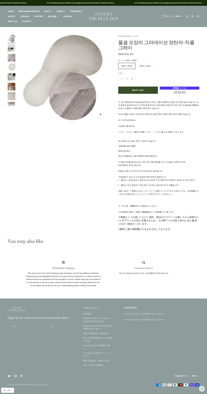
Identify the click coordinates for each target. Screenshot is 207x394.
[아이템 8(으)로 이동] (11, 106)
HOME (10, 11)
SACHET (11, 16)
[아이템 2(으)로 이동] (11, 48)
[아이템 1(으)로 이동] (11, 39)
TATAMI (60, 11)
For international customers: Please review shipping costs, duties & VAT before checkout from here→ (77, 3)
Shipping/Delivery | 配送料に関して (97, 347)
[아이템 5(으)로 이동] (11, 77)
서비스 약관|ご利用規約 (93, 365)
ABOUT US (12, 21)
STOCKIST (26, 21)
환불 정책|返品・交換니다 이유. (96, 361)
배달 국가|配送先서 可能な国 (95, 333)
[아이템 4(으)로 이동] (11, 68)
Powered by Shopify (40, 385)
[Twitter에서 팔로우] (9, 376)
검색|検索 (87, 314)
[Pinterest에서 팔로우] (21, 376)
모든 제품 (52, 16)
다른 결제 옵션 (179, 92)
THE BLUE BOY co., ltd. (128, 36)
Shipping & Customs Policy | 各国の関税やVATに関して (97, 327)
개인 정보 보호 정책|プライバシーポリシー (97, 354)
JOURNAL (67, 16)
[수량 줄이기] (121, 79)
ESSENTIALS (76, 11)
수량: (120, 73)
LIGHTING (38, 16)
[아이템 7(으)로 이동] (11, 96)
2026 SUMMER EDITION (28, 11)
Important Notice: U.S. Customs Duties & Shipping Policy (96, 319)
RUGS (46, 11)
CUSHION (24, 16)
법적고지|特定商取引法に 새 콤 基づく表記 (97, 339)
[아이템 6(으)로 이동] (11, 87)
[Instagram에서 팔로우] (15, 376)
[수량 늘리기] (132, 79)
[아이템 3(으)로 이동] (11, 58)
